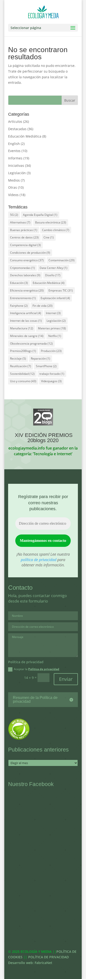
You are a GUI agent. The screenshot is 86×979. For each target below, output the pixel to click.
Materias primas (52, 328)
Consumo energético (27, 260)
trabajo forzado (51, 374)
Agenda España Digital (40, 215)
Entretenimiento (23, 298)
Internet (53, 313)
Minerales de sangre (26, 336)
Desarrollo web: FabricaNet (30, 962)
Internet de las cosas (26, 321)
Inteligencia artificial (25, 313)
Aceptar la (36, 669)
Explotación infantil (55, 298)
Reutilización (20, 366)
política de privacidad (38, 559)
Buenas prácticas (23, 230)
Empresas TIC (60, 290)
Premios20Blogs (23, 351)
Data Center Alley (53, 268)
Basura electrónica (50, 222)
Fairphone (19, 306)
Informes (15, 158)
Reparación (40, 358)
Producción (51, 351)
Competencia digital (25, 245)
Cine (48, 237)
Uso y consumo (23, 381)
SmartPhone (46, 366)
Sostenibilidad (22, 374)
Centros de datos (24, 237)
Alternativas (20, 222)
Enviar (66, 679)
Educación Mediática (24, 136)
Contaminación (61, 260)
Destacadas (17, 129)
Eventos (14, 150)
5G (14, 215)
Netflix (54, 336)
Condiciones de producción (30, 253)
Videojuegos (51, 381)
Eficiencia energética (27, 290)
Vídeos (13, 195)
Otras (12, 187)
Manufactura (21, 328)
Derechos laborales (25, 275)
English (14, 143)
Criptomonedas (22, 268)
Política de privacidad (43, 669)
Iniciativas (16, 165)
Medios (14, 180)
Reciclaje (18, 358)
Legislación (17, 173)
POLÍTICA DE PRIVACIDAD (48, 957)
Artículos (15, 121)
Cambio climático (55, 230)
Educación (19, 283)
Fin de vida (42, 306)
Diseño (52, 275)
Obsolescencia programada (31, 343)
